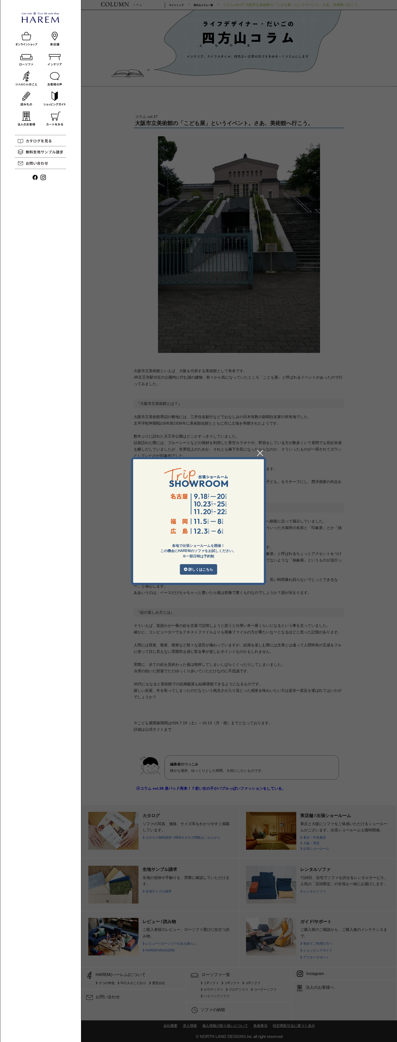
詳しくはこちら (200, 569)
